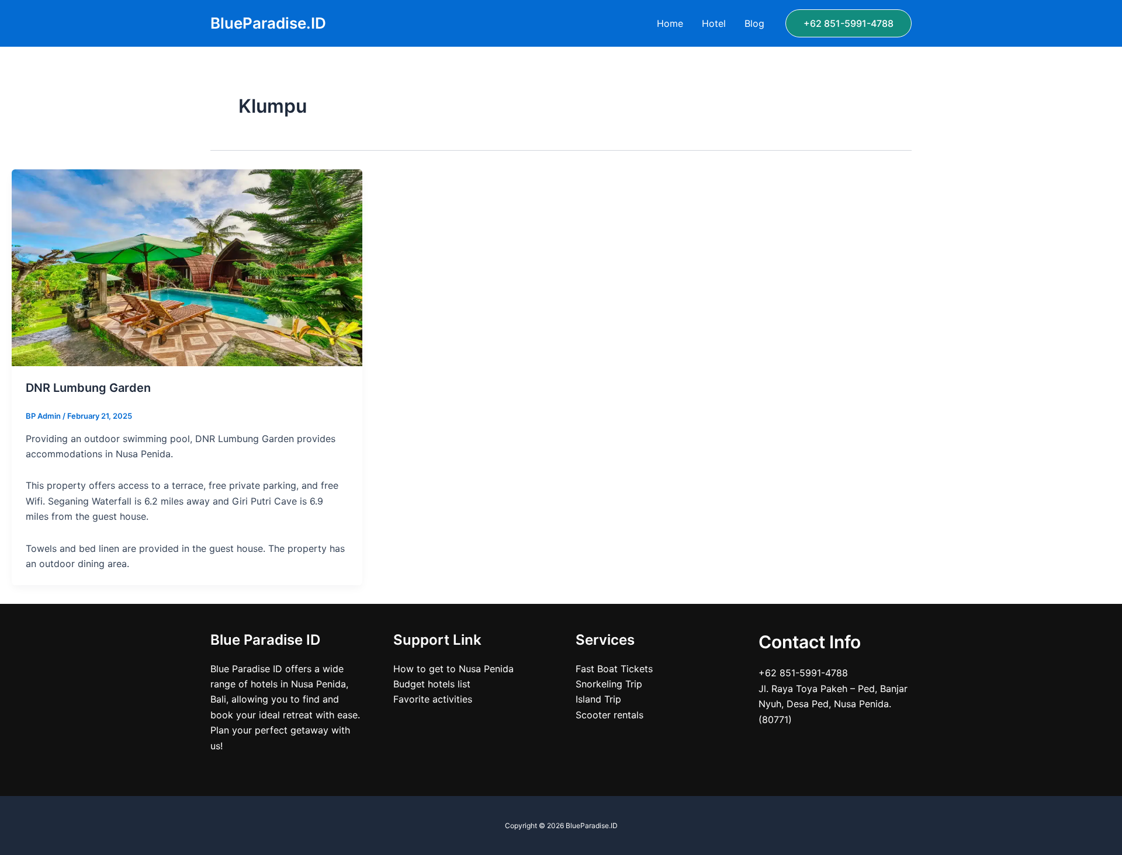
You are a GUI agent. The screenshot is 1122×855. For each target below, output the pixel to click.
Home (670, 23)
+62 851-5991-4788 (803, 673)
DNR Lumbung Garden (88, 388)
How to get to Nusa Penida (453, 669)
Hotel (714, 23)
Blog (754, 23)
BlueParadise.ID (268, 23)
